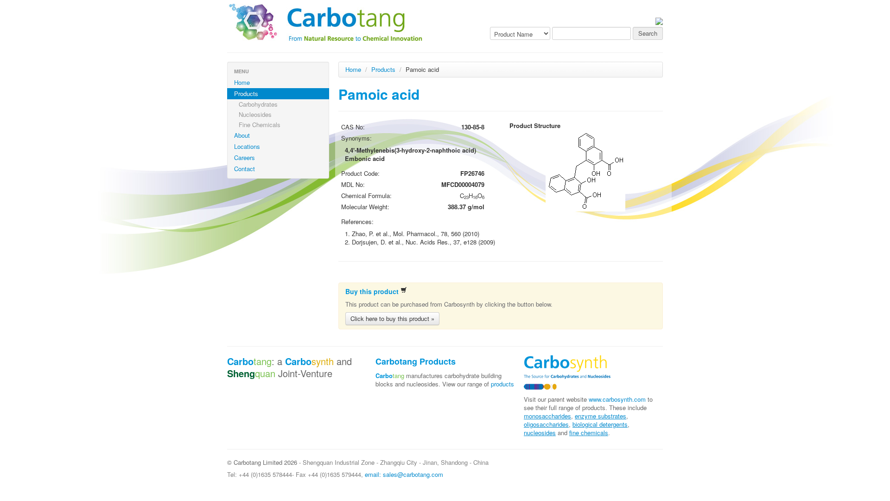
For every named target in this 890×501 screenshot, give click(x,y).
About (242, 135)
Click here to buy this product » (392, 318)
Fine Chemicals (259, 124)
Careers (244, 157)
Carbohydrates (258, 104)
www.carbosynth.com (617, 399)
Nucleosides (255, 114)
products (502, 383)
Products (246, 93)
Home (242, 82)
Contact (244, 168)
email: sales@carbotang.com (404, 474)
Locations (247, 146)
